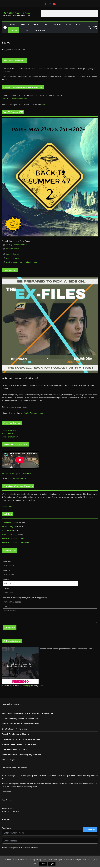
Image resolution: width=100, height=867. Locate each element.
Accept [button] (43, 863)
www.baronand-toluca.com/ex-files (16, 542)
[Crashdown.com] (5, 27)
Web (28, 30)
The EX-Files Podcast (17, 478)
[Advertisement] (69, 13)
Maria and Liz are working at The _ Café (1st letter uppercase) (25, 598)
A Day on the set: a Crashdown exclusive (19, 744)
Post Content (7, 607)
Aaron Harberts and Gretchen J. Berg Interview (21, 754)
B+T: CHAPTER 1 (8, 473)
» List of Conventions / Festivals (14, 98)
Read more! (6, 792)
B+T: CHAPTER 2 (24, 473)
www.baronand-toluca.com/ (13, 538)
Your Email (6, 570)
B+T (34, 24)
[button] (16, 24)
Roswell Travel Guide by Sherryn (15, 734)
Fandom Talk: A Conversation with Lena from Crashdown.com (27, 713)
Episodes (58, 24)
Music (69, 24)
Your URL (6, 579)
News (12, 24)
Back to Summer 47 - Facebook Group (21, 262)
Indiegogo (27, 685)
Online (8, 808)
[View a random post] (95, 27)
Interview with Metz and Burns (14, 749)
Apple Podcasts (30, 412)
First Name (6, 828)
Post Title (6, 589)
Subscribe (90, 829)
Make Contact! (7, 434)
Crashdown (39, 30)
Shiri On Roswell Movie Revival (14, 729)
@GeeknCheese (12, 248)
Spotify (42, 412)
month (35, 847)
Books (78, 24)
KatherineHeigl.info (9, 526)
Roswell (46, 24)
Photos (13, 30)
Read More (61, 863)
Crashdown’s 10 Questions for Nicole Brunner (21, 739)
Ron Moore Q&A (8, 760)
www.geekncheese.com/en (16, 244)
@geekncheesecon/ (14, 254)
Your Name (7, 561)
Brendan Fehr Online (10, 522)
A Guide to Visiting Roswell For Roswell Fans (20, 718)
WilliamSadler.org (8, 534)
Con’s (23, 24)
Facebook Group (12, 258)
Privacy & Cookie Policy (11, 811)
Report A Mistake (9, 430)
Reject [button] (52, 863)
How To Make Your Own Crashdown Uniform (20, 724)
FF (21, 30)
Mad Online (6, 530)
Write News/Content (10, 437)
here (43, 104)
